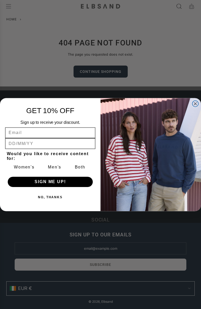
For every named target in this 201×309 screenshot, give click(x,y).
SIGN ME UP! (50, 181)
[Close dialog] (195, 104)
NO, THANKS (50, 197)
